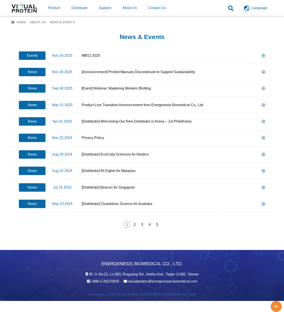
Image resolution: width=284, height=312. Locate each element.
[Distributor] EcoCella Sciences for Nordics (115, 154)
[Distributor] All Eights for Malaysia (108, 171)
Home (21, 22)
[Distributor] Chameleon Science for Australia (117, 204)
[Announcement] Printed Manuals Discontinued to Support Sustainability (138, 72)
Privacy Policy (93, 138)
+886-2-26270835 (105, 281)
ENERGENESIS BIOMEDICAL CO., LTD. (168, 294)
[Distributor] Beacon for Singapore (108, 187)
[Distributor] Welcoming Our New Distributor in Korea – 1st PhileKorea (136, 121)
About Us (38, 22)
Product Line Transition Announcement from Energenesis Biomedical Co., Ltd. (143, 105)
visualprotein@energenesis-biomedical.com (162, 281)
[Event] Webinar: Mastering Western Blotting (116, 88)
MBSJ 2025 (91, 55)
